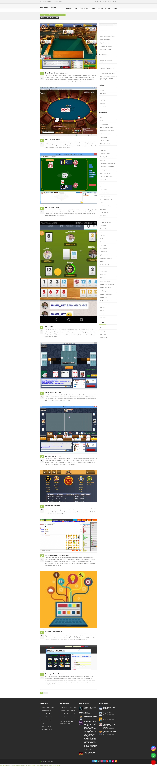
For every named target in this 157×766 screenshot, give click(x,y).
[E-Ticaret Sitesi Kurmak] (100, 719)
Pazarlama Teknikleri (105, 228)
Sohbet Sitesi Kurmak (105, 60)
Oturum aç (102, 328)
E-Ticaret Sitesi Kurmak (53, 632)
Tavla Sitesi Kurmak (52, 506)
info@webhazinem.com (47, 1)
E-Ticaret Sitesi (103, 179)
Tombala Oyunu (104, 291)
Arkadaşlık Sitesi (104, 124)
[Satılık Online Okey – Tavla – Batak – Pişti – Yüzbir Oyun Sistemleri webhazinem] (100, 724)
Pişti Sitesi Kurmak (52, 207)
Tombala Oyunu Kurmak (106, 294)
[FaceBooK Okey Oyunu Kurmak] (100, 708)
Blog (75, 8)
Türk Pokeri (103, 307)
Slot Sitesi (102, 261)
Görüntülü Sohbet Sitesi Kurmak (57, 555)
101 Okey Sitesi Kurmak (53, 456)
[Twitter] (97, 1)
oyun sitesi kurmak (29, 765)
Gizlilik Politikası (56, 765)
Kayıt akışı (102, 331)
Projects (102, 242)
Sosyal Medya (103, 271)
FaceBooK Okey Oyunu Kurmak (109, 707)
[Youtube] (108, 1)
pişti (101, 232)
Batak (101, 147)
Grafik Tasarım (103, 189)
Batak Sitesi (103, 150)
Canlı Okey (102, 160)
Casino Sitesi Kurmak (105, 173)
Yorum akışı (103, 334)
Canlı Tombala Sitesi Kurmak (107, 166)
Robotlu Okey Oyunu (105, 248)
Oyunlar (92, 8)
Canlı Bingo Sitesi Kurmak (106, 157)
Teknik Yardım (103, 278)
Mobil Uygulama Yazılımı (90, 716)
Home (42, 17)
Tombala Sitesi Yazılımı (105, 304)
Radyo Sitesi (103, 245)
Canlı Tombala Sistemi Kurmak (107, 163)
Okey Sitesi (102, 219)
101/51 (101, 121)
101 (101, 117)
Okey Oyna (49, 327)
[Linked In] (105, 1)
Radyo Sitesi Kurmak (108, 713)
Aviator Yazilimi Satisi (105, 143)
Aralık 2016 (102, 103)
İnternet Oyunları (104, 193)
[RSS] (115, 1)
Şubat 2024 (103, 94)
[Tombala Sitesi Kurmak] (81, 708)
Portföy (107, 8)
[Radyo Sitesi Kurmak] (100, 714)
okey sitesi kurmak (20, 765)
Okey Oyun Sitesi (104, 212)
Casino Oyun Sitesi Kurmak (106, 170)
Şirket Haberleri (104, 255)
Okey (101, 202)
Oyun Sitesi (103, 225)
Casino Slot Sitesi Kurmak (106, 176)
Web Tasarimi (103, 317)
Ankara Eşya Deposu (10, 765)
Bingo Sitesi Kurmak (105, 153)
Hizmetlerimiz (84, 8)
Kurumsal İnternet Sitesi (106, 199)
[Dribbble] (103, 1)
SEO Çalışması (103, 251)
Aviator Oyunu (103, 137)
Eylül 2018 (102, 100)
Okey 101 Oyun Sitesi (52, 17)
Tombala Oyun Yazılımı (105, 287)
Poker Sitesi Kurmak (52, 140)
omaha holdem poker (105, 222)
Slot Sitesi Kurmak (104, 264)
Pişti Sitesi (102, 235)
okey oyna (2, 765)
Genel (101, 186)
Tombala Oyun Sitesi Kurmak (107, 284)
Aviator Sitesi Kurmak (105, 49)
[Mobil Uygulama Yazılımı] (81, 717)
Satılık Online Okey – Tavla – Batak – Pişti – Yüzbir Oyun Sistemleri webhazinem (108, 78)
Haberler (100, 8)
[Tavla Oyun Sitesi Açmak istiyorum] (100, 732)
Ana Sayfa (69, 8)
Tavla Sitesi (102, 274)
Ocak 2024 (102, 97)
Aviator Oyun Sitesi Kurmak (106, 127)
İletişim (115, 8)
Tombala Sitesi (103, 297)
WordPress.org (103, 337)
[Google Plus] (100, 1)
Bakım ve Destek (83, 712)
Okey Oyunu (103, 215)
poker (101, 238)
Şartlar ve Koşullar (48, 765)
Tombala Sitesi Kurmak (106, 46)
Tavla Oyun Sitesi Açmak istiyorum (109, 732)
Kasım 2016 (103, 107)
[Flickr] (113, 1)
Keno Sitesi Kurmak (105, 196)
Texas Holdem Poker (105, 281)
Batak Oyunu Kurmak (53, 392)
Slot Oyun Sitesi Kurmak (106, 258)
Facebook (102, 183)
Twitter (102, 310)
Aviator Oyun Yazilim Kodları (107, 130)
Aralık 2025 (102, 90)
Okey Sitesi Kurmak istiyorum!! (56, 73)
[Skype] (110, 1)
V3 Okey (102, 314)
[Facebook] (95, 1)
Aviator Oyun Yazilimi (105, 134)
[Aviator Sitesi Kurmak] (81, 753)
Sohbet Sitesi (103, 268)
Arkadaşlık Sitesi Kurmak (54, 674)
